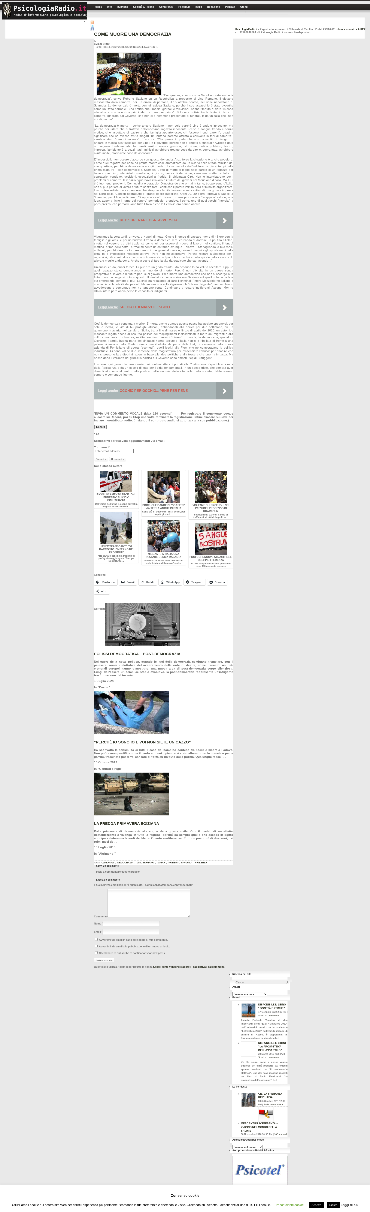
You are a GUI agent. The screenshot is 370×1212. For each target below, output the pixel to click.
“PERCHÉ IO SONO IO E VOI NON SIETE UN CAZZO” (142, 742)
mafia (161, 862)
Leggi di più (349, 1205)
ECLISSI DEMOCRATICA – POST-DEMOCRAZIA (137, 654)
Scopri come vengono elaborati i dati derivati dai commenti (188, 966)
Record (100, 426)
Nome (97, 923)
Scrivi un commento (268, 1015)
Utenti (244, 6)
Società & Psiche (143, 6)
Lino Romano (145, 862)
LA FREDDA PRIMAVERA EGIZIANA (126, 823)
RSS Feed (92, 22)
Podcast (230, 6)
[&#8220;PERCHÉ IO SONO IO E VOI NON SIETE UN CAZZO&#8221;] (131, 733)
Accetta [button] (316, 1205)
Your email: (102, 447)
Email (97, 931)
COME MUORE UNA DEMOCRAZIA (133, 34)
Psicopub (184, 6)
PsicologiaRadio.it (44, 10)
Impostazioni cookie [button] (290, 1205)
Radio (198, 6)
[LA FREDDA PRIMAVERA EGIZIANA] (131, 814)
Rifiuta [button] (333, 1205)
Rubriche (122, 6)
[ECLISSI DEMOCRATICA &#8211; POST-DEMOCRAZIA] (142, 644)
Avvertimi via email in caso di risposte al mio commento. (133, 939)
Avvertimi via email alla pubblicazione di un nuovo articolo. (134, 946)
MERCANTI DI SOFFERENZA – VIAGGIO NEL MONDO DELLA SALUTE (259, 1127)
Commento (100, 916)
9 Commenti (280, 1134)
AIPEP (362, 29)
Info (109, 6)
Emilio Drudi (102, 44)
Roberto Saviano (180, 862)
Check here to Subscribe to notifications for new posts (131, 953)
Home (98, 6)
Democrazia (125, 862)
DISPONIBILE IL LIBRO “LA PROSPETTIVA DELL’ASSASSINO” (272, 1046)
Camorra (107, 862)
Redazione (213, 6)
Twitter (92, 25)
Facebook (92, 29)
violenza (201, 862)
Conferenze (166, 6)
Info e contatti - (348, 29)
